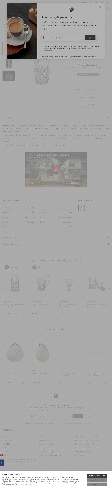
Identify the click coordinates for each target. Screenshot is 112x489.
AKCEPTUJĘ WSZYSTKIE (97, 476)
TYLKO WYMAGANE (97, 480)
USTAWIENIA (97, 484)
